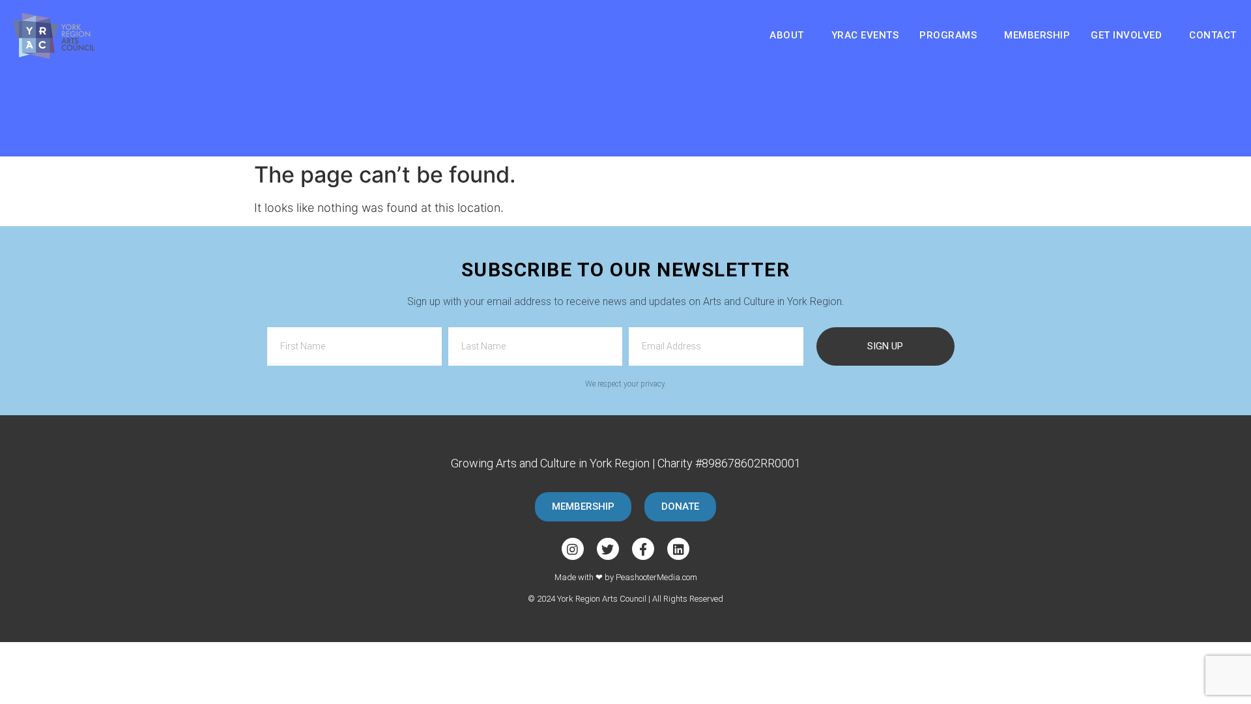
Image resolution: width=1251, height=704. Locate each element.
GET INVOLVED (1126, 35)
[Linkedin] (678, 549)
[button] (583, 506)
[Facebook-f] (643, 549)
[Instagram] (573, 549)
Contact (1213, 35)
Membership (1037, 35)
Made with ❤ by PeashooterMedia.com (625, 577)
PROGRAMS (948, 35)
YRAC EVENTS (865, 35)
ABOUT (786, 35)
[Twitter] (608, 549)
